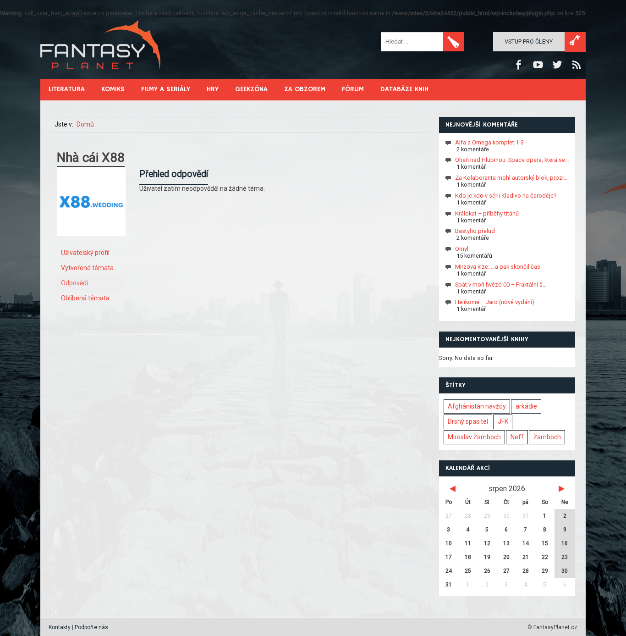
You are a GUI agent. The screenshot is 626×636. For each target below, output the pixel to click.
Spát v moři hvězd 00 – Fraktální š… (501, 284)
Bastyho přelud (475, 230)
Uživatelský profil (85, 252)
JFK (503, 421)
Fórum (353, 89)
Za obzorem (304, 89)
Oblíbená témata (85, 298)
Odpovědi (74, 283)
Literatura (67, 89)
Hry (213, 89)
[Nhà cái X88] (91, 243)
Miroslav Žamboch (474, 437)
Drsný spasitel (468, 421)
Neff (517, 437)
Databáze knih (404, 89)
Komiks (113, 89)
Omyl (461, 248)
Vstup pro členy (529, 41)
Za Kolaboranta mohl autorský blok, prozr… (511, 177)
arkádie (526, 406)
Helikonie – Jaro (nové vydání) (494, 302)
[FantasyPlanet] (100, 76)
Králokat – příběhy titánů (487, 213)
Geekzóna (251, 89)
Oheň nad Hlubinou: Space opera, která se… (512, 159)
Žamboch (547, 437)
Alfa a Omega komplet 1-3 (489, 141)
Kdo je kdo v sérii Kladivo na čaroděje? (505, 195)
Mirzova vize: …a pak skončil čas (497, 266)
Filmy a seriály (165, 89)
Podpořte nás (91, 627)
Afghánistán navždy (477, 406)
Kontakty (60, 627)
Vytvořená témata (87, 267)
